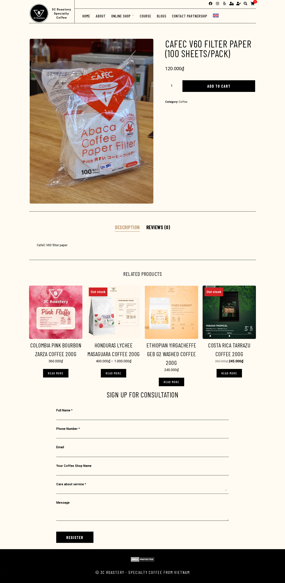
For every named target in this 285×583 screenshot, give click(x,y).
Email (60, 447)
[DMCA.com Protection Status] (142, 560)
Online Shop (121, 16)
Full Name (64, 410)
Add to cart (219, 86)
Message (63, 502)
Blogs (161, 16)
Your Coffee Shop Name (74, 466)
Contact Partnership (189, 16)
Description (127, 227)
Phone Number (68, 429)
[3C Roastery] (38, 13)
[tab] (127, 227)
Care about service (71, 484)
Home (86, 16)
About (101, 16)
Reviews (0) (158, 227)
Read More (56, 373)
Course (145, 16)
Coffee (183, 101)
